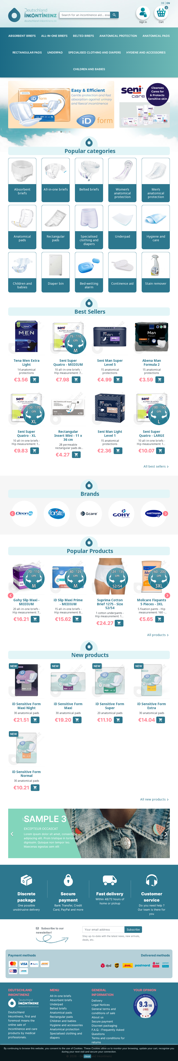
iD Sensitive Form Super (110, 706)
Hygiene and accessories (66, 1025)
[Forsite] (24, 514)
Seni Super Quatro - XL (26, 433)
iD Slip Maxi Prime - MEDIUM (68, 602)
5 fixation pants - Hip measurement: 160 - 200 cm (151, 612)
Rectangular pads (61, 1016)
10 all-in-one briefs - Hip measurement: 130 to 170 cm (26, 444)
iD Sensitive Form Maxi (68, 706)
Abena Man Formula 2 (151, 362)
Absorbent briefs (61, 1000)
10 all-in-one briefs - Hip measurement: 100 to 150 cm (151, 444)
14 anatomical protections (26, 371)
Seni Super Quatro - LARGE (151, 433)
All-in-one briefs (60, 996)
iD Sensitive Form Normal (26, 774)
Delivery (97, 1000)
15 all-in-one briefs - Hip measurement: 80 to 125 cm (68, 612)
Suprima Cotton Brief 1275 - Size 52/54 (110, 604)
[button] (53, 132)
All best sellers (157, 467)
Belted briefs (58, 1008)
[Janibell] (153, 514)
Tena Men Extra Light (26, 362)
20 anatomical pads (110, 713)
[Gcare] (57, 514)
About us (97, 1017)
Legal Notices (101, 1004)
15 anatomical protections (110, 371)
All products (158, 635)
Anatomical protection (64, 1029)
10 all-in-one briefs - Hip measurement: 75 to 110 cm (68, 373)
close (87, 1056)
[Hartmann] (121, 514)
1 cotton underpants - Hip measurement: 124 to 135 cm (110, 616)
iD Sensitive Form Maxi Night (26, 706)
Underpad (56, 1004)
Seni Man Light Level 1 (110, 433)
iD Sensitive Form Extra (151, 706)
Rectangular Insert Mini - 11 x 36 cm (68, 435)
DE (163, 3)
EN (168, 3)
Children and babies (63, 1021)
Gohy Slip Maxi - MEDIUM (26, 602)
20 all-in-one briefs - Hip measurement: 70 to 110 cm (27, 612)
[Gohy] (89, 514)
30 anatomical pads (26, 713)
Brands (89, 493)
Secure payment (102, 1021)
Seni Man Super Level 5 (110, 362)
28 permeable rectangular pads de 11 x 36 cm (68, 448)
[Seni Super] (61, 104)
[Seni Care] (144, 104)
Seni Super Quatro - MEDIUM (68, 362)
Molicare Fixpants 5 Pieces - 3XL (151, 602)
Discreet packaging (104, 1025)
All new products (155, 800)
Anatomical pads (61, 1012)
